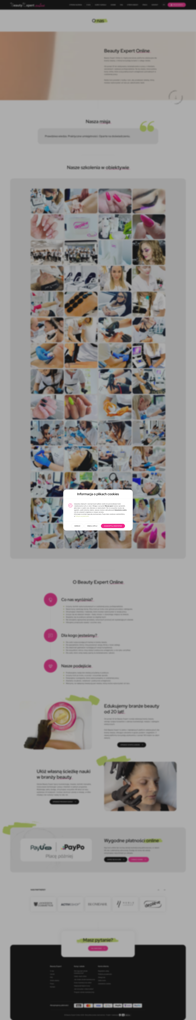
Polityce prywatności (82, 516)
